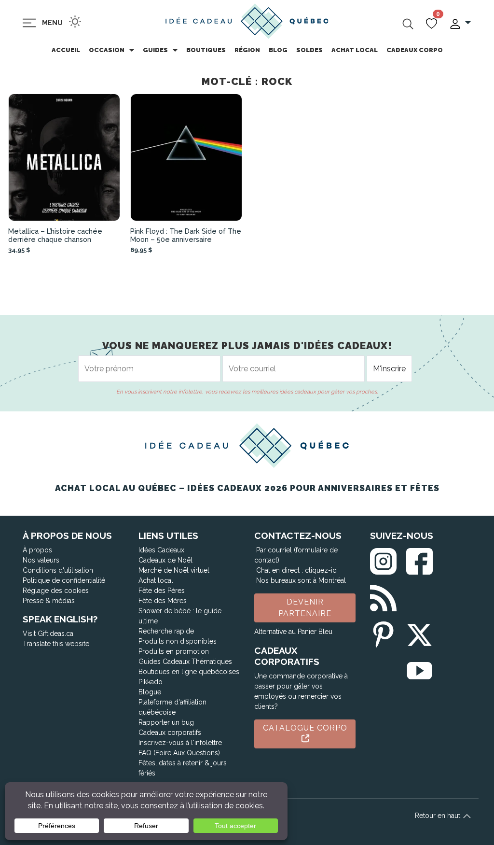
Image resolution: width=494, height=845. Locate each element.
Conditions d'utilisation (58, 570)
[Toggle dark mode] (75, 21)
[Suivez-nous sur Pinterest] (383, 632)
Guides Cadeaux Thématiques (185, 661)
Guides (155, 50)
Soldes (309, 50)
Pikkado (150, 682)
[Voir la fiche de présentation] (64, 158)
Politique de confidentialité (64, 580)
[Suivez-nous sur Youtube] (419, 669)
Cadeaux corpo (414, 50)
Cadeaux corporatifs (169, 732)
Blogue (149, 692)
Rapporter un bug (166, 722)
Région (247, 50)
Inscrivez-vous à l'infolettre (180, 742)
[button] (460, 23)
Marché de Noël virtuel (173, 570)
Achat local (354, 50)
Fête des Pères (161, 590)
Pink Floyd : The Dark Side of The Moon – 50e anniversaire (185, 235)
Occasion (106, 50)
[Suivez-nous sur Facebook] (419, 559)
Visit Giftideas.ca (48, 633)
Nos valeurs (41, 560)
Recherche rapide (166, 631)
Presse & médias (49, 601)
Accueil (66, 50)
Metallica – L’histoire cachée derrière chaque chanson (55, 235)
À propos (37, 550)
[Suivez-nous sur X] (419, 632)
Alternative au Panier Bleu (293, 631)
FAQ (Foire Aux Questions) (179, 753)
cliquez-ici (321, 570)
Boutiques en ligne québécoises (188, 672)
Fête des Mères (162, 601)
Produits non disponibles (177, 641)
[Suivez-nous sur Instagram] (383, 559)
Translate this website (56, 644)
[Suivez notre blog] (383, 596)
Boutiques (206, 50)
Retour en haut (438, 815)
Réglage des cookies (56, 590)
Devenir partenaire (304, 607)
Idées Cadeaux (161, 550)
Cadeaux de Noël (165, 560)
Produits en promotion (173, 651)
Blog (278, 50)
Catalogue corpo (305, 727)
